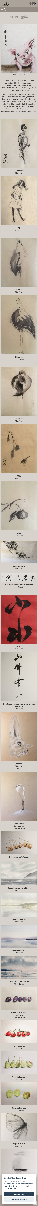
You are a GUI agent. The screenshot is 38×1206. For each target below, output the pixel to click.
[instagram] (33, 3)
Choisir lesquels (10, 1188)
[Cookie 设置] (30, 3)
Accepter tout (19, 1194)
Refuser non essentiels (19, 1199)
